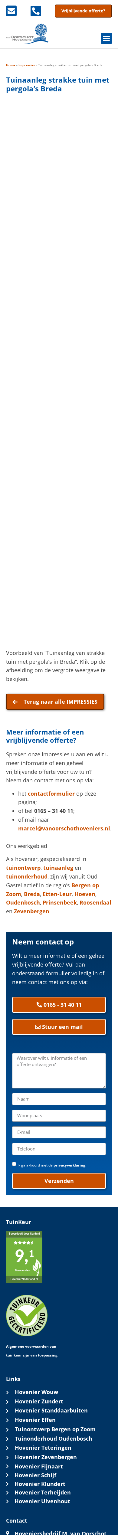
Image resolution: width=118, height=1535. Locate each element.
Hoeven (84, 894)
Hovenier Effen (35, 1419)
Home (10, 65)
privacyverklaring (69, 1165)
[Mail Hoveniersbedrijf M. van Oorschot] (14, 11)
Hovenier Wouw (36, 1392)
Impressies (26, 65)
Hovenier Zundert (39, 1401)
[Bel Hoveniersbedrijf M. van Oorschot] (39, 11)
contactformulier (51, 793)
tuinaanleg (58, 867)
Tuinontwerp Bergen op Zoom (55, 1429)
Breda (32, 894)
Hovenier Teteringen (43, 1447)
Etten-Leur (57, 894)
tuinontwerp (23, 867)
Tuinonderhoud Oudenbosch (53, 1438)
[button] (106, 38)
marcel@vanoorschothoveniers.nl (64, 828)
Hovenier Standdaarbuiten (51, 1410)
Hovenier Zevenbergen (46, 1457)
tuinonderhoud (27, 876)
